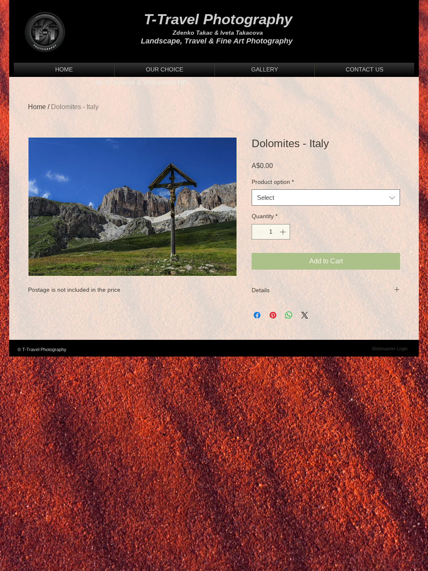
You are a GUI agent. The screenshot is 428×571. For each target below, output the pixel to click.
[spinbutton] (270, 231)
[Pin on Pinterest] (273, 315)
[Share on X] (305, 315)
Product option (273, 181)
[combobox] (326, 197)
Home (37, 106)
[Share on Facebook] (257, 315)
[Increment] (283, 231)
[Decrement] (258, 231)
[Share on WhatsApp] (289, 315)
